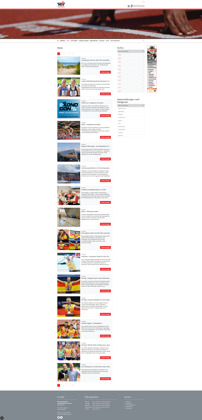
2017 (119, 87)
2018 (119, 84)
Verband (62, 40)
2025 (119, 58)
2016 (119, 91)
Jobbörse (120, 135)
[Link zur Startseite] (61, 4)
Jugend (120, 120)
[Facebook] (58, 417)
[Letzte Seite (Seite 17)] (72, 53)
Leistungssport (115, 40)
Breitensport (94, 40)
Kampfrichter (121, 129)
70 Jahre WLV (121, 117)
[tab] (131, 54)
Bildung (102, 40)
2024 (119, 62)
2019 (119, 80)
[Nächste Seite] (69, 53)
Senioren (120, 132)
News (68, 40)
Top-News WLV (122, 108)
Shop (107, 40)
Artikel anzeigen (105, 72)
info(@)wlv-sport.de (66, 414)
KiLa (119, 123)
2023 (119, 65)
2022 (119, 69)
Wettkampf (74, 40)
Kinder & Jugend (84, 40)
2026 (119, 54)
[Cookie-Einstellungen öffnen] (2, 418)
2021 (119, 73)
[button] (62, 39)
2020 (119, 76)
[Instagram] (61, 417)
